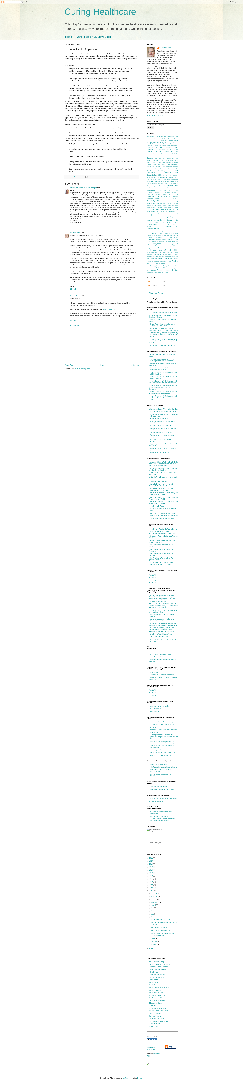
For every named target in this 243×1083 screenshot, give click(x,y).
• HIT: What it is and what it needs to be (162, 513)
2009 (151, 885)
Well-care (159, 268)
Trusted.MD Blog (154, 1024)
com (177, 151)
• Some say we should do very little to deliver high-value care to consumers (161, 360)
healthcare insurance (155, 188)
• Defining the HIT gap (156, 506)
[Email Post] (86, 177)
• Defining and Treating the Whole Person (163, 529)
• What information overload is (159, 706)
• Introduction (153, 672)
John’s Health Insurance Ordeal (161, 930)
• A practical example (156, 801)
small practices (165, 248)
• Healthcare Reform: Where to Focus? (162, 345)
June (153, 911)
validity (169, 261)
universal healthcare (165, 258)
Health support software (155, 186)
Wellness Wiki (153, 1026)
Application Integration (153, 140)
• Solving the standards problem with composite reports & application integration (163, 742)
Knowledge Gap (154, 201)
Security (175, 244)
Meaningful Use (151, 205)
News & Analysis (155, 843)
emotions (175, 175)
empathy (170, 177)
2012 (151, 876)
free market (170, 181)
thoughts (161, 256)
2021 (151, 858)
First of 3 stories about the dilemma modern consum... (163, 934)
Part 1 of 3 (152, 690)
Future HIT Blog (154, 980)
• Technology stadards (156, 750)
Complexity (151, 158)
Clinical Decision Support (159, 147)
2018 (151, 864)
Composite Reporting (161, 158)
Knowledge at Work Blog (157, 1008)
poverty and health (161, 233)
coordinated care (173, 158)
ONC (173, 209)
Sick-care (175, 246)
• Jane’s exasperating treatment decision (163, 652)
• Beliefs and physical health (158, 764)
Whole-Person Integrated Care (164, 270)
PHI (148, 233)
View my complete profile (155, 116)
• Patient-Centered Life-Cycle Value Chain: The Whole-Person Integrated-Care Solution (163, 398)
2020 (151, 861)
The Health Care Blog (156, 1018)
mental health (171, 205)
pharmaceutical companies (170, 231)
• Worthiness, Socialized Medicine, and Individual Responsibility (162, 620)
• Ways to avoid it (154, 711)
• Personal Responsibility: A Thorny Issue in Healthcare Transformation (163, 606)
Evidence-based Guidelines (165, 179)
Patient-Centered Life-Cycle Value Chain (162, 221)
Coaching (175, 149)
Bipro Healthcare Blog (156, 962)
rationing (168, 241)
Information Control (153, 194)
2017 (151, 867)
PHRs (152, 233)
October (154, 899)
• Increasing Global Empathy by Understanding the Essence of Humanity (162, 602)
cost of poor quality (167, 160)
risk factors (166, 244)
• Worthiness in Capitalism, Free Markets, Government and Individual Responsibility (163, 624)
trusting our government (171, 256)
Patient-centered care (159, 218)
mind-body (167, 207)
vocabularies (174, 266)
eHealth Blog (153, 972)
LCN (163, 201)
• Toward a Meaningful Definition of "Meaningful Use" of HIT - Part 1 (161, 485)
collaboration (168, 151)
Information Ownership (171, 196)
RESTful (159, 244)
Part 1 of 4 (152, 575)
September (155, 902)
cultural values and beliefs (156, 164)
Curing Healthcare (100, 12)
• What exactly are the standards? (160, 755)
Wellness (166, 268)
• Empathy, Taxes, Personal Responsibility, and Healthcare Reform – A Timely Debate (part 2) (163, 341)
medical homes (161, 205)
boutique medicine (152, 145)
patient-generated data (165, 224)
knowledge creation (153, 198)
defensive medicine (172, 166)
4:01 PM (73, 321)
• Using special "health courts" (159, 453)
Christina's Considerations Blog (159, 964)
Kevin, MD (152, 1006)
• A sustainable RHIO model (158, 787)
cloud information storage (163, 149)
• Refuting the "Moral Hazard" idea (160, 634)
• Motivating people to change (159, 636)
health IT (175, 183)
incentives (150, 192)
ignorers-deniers (173, 190)
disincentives (157, 171)
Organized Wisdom (155, 1013)
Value (175, 261)
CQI (163, 162)
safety (171, 244)
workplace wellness (153, 272)
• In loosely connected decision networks (163, 798)
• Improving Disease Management (160, 425)
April (152, 917)
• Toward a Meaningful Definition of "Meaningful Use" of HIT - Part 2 (161, 489)
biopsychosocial (173, 143)
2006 (151, 948)
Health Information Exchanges (162, 183)
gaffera (125, 1078)
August (153, 905)
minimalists (175, 207)
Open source (160, 211)
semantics (150, 246)
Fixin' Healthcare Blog (156, 977)
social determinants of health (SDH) (162, 250)
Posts (152, 282)
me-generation (174, 203)
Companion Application (171, 153)
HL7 (165, 190)
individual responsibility (162, 192)
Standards (157, 254)
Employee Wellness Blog (157, 975)
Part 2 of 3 (152, 692)
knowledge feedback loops (170, 198)
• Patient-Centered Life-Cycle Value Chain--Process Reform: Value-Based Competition (163, 387)
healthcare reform (171, 188)
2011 (151, 879)
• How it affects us (155, 709)
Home (68, 36)
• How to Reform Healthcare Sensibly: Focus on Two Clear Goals (162, 325)
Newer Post (69, 365)
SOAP (176, 248)
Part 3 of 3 (152, 695)
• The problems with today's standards (162, 752)
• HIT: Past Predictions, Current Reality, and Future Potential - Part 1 (163, 494)
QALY (148, 241)
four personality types (158, 181)
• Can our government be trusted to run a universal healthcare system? (163, 819)
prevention (158, 235)
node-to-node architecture (162, 209)
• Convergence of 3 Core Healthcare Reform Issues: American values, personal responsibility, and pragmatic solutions (163, 597)
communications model (154, 153)
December (154, 893)
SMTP (172, 248)
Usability (156, 261)
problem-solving (161, 237)
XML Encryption (163, 272)
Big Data (165, 143)
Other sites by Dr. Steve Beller (94, 36)
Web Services (151, 268)
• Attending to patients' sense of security (162, 411)
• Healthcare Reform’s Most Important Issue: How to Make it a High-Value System (163, 329)
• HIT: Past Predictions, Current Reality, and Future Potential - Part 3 (163, 502)
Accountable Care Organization (156, 136)
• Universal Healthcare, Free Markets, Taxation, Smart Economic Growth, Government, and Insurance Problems (162, 629)
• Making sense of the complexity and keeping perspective (161, 436)
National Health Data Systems (159, 1011)
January (154, 945)
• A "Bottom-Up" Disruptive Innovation (161, 675)
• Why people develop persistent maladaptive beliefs (160, 770)
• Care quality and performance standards (163, 725)
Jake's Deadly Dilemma (159, 927)
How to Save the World (156, 998)
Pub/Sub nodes (172, 239)
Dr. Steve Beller (76, 232)
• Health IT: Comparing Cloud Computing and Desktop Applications (163, 469)
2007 (151, 891)
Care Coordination (164, 145)
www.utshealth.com (109, 309)
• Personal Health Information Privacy (161, 518)
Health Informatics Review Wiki (159, 988)
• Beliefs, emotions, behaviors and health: (163, 767)
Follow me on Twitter (156, 293)
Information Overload (154, 196)
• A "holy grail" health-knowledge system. (162, 722)
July (152, 908)
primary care (165, 235)
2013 (151, 873)
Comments (154, 285)
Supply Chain (166, 254)
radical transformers (158, 241)
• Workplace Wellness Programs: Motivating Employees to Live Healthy (162, 532)
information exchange (170, 194)
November (154, 896)
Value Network (151, 263)
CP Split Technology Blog (157, 969)
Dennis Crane (75, 296)
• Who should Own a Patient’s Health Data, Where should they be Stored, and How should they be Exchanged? (163, 464)
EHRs (160, 175)
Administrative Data (173, 136)
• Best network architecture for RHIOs (161, 789)
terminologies (154, 256)
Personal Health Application (160, 919)
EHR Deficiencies (165, 173)
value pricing (160, 263)
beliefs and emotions (167, 140)
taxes (148, 256)
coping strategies (153, 160)
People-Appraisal (158, 226)
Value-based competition (163, 266)
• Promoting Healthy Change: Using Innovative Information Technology (161, 563)
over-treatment (170, 211)
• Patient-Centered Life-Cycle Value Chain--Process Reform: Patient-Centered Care (163, 382)
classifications (174, 145)
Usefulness (163, 261)
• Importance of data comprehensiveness (163, 730)
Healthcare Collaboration (157, 995)
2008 (151, 888)
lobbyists (168, 201)
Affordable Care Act (153, 138)
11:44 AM (73, 289)
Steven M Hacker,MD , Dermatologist (83, 188)
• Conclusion (153, 727)
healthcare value (154, 190)
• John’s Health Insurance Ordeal (160, 654)
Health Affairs (153, 982)
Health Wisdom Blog (156, 993)
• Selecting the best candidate (159, 816)
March (153, 939)
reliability (154, 244)
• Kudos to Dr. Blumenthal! (158, 481)
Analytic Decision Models (170, 138)
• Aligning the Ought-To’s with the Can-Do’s (163, 409)
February (154, 942)
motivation (150, 209)
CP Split (158, 162)
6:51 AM (73, 225)
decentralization (160, 166)
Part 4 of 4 (152, 583)
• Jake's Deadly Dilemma (157, 657)
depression (150, 168)
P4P (177, 211)
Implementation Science (157, 1000)
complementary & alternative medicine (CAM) (162, 156)
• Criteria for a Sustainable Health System (163, 313)
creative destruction (172, 162)
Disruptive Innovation (167, 171)
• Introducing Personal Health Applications (163, 516)
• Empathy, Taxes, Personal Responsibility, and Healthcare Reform (163, 611)
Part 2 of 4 (152, 578)
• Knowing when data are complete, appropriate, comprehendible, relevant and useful (163, 736)
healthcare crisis (171, 186)
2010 (151, 882)
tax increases (174, 254)
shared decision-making (163, 246)
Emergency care (167, 175)
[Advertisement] (102, 345)
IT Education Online (155, 1003)
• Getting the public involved (158, 418)
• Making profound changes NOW (160, 432)
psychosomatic (162, 239)
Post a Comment (73, 325)
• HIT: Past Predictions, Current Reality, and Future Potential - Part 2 (163, 498)
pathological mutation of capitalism (158, 214)
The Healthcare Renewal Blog (159, 1021)
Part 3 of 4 (152, 580)
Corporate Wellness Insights (158, 967)
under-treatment (152, 258)
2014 (151, 870)
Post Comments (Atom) (82, 369)
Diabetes (149, 171)
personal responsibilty (166, 229)
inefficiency (175, 192)
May (152, 914)
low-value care (164, 203)
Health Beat (153, 985)
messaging (160, 207)
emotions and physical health (157, 177)
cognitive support (154, 151)
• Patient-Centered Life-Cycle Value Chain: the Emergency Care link (163, 369)
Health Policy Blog (155, 990)
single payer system (154, 248)
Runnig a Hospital (155, 1016)
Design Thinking (160, 168)
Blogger (140, 1078)
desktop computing (172, 168)
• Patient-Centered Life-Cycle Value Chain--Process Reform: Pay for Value (163, 392)
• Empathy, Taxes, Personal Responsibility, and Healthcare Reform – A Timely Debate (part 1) (163, 334)
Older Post (135, 365)
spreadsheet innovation (154, 252)
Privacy (172, 235)
